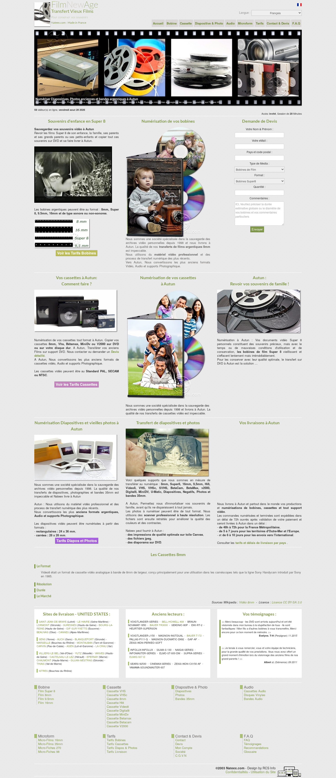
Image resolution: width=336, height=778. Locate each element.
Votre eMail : (259, 140)
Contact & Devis (278, 23)
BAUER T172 (194, 635)
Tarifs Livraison (117, 752)
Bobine (172, 23)
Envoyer (257, 229)
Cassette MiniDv (118, 714)
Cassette (186, 23)
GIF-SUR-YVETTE (76, 628)
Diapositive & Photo (209, 23)
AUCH (60, 639)
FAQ (247, 740)
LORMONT (43, 625)
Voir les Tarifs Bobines (76, 253)
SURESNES (70, 625)
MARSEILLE (43, 642)
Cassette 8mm (116, 699)
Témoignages (252, 744)
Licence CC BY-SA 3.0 (287, 602)
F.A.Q (296, 23)
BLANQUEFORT (84, 639)
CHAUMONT (44, 660)
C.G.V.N (180, 755)
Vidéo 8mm (246, 602)
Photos (180, 695)
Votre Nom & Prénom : (259, 129)
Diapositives (183, 691)
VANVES (99, 653)
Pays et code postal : (259, 152)
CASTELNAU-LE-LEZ (62, 657)
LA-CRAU (101, 646)
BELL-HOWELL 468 (173, 621)
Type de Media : (259, 163)
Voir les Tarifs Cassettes (76, 384)
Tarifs (259, 23)
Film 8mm (44, 695)
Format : (259, 175)
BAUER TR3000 (159, 625)
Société (180, 752)
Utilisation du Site (263, 772)
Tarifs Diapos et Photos (76, 540)
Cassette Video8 (118, 706)
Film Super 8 (46, 691)
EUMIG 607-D (137, 657)
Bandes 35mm (185, 699)
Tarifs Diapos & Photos (122, 748)
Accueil (158, 23)
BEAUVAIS (42, 632)
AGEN (70, 646)
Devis (179, 744)
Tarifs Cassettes (117, 744)
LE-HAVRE (83, 621)
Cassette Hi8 (115, 703)
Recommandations (256, 748)
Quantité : (259, 187)
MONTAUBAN (85, 642)
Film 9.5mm (46, 699)
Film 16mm (45, 703)
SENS (42, 639)
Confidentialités (237, 772)
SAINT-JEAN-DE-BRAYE (53, 621)
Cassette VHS (116, 691)
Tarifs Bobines (116, 740)
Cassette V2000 (117, 726)
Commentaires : (259, 198)
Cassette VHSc (117, 695)
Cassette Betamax (119, 718)
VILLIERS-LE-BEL (49, 653)
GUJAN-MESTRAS (81, 660)
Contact (180, 740)
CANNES (64, 632)
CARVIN (41, 646)
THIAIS (41, 663)
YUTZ (78, 653)
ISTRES (43, 671)
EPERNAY (92, 657)
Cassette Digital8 (118, 710)
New (74, 12)
